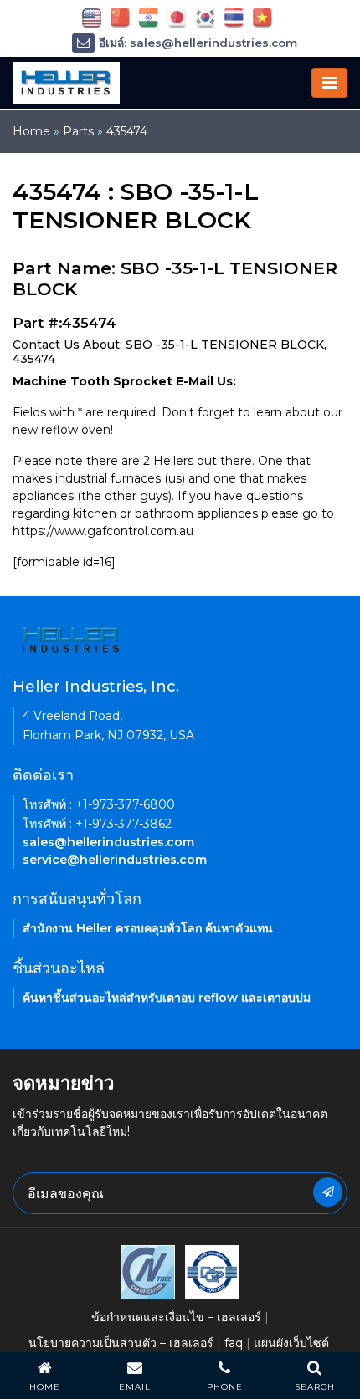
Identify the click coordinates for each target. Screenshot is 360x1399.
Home (31, 131)
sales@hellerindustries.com (108, 842)
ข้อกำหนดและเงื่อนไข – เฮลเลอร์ (176, 1317)
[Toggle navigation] (329, 83)
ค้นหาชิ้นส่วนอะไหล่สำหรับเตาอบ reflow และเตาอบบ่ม (167, 997)
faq (233, 1342)
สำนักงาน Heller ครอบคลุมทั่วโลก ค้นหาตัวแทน (148, 928)
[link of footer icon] (148, 1271)
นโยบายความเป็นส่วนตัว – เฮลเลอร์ (120, 1342)
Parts (78, 131)
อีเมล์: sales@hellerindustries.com (198, 42)
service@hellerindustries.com (115, 859)
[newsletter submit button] (327, 1192)
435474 (126, 131)
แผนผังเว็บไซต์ (291, 1342)
